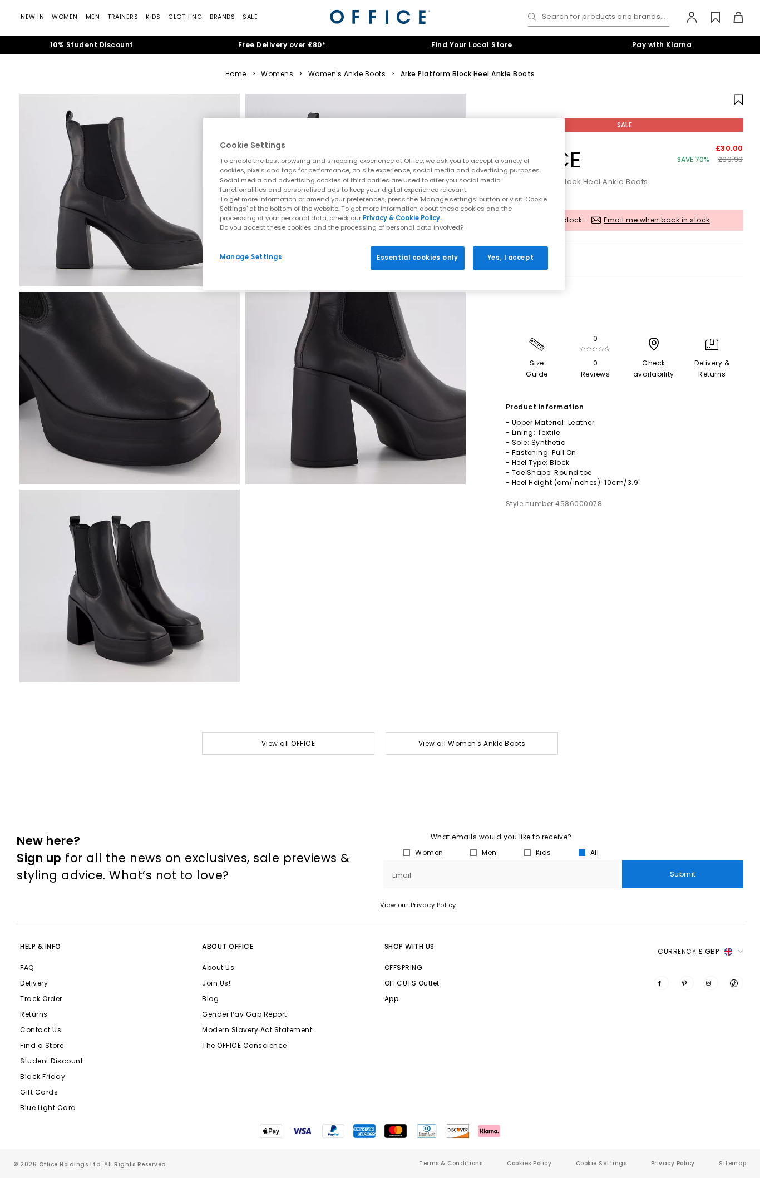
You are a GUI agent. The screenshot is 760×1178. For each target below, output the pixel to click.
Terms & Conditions (450, 1163)
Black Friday (42, 1076)
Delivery (34, 983)
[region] (384, 204)
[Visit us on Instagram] (711, 983)
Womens (277, 74)
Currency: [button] (688, 951)
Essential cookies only (417, 257)
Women (65, 16)
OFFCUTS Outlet (412, 983)
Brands (222, 16)
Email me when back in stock (657, 220)
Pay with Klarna (662, 45)
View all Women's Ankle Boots (472, 743)
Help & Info (40, 946)
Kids (153, 16)
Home (235, 74)
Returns (34, 1014)
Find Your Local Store (471, 45)
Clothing (185, 16)
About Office (227, 946)
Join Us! (216, 983)
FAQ (27, 967)
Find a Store (41, 1045)
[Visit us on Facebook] (661, 983)
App (391, 998)
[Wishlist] (709, 17)
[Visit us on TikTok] (736, 983)
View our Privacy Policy (418, 904)
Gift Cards (39, 1092)
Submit (683, 874)
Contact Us (40, 1030)
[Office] (380, 16)
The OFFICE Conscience (244, 1045)
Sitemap (733, 1163)
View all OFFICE (288, 743)
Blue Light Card (48, 1107)
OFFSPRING (403, 967)
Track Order (41, 998)
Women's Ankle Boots (347, 74)
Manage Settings (251, 257)
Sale (250, 16)
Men (93, 16)
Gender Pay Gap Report (244, 1014)
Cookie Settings (601, 1163)
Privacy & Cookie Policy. (402, 218)
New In (32, 16)
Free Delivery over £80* (282, 45)
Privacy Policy (673, 1163)
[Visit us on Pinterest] (686, 983)
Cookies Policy (529, 1163)
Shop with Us (409, 946)
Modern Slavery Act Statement (257, 1030)
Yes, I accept (510, 257)
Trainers (122, 16)
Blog (210, 998)
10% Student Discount (92, 45)
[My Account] (686, 17)
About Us (218, 967)
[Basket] (732, 17)
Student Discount (51, 1061)
